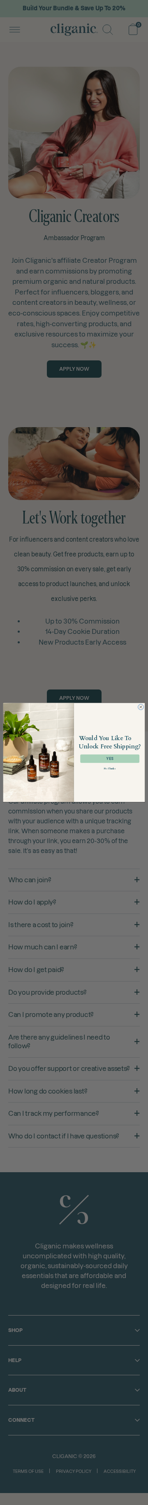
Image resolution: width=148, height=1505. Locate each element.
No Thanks (110, 768)
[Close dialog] (141, 707)
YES (109, 758)
